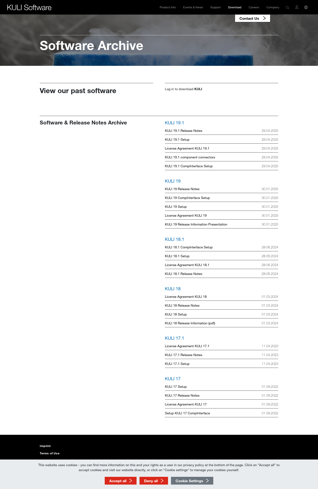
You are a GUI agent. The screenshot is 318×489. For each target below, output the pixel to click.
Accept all (117, 480)
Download (234, 7)
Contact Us (249, 18)
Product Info (168, 7)
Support (215, 7)
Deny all (151, 480)
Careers (254, 7)
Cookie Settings (189, 480)
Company (272, 7)
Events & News (193, 7)
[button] (287, 7)
